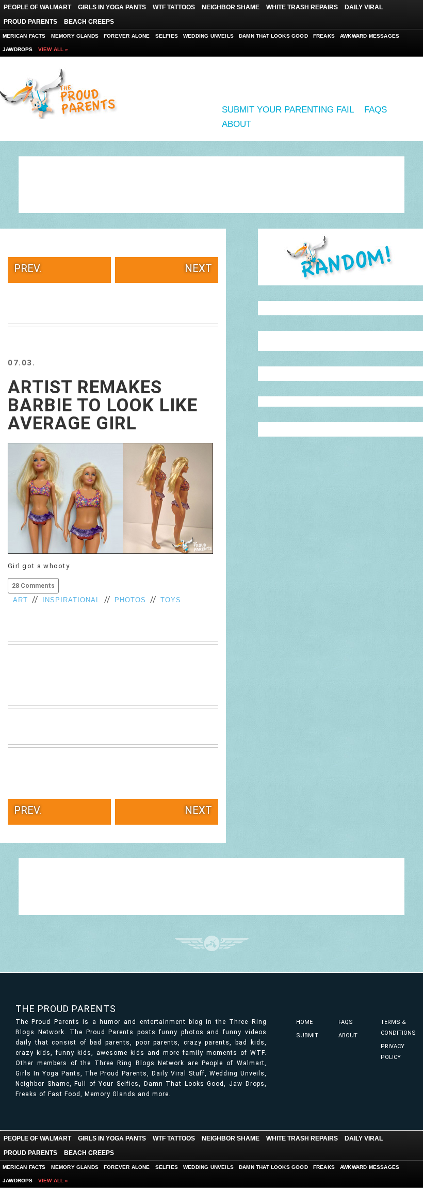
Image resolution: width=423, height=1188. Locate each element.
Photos (130, 600)
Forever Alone (127, 36)
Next (198, 268)
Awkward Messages (369, 36)
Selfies (166, 36)
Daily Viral (364, 7)
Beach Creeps (89, 21)
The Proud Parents (65, 1008)
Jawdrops (18, 49)
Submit (307, 1035)
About (236, 124)
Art (20, 600)
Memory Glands (75, 36)
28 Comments (33, 585)
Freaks (324, 36)
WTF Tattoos (174, 7)
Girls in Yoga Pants (112, 7)
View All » (53, 49)
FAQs (375, 110)
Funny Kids (62, 93)
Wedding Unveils (208, 36)
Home (304, 1022)
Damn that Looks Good (273, 36)
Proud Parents (30, 21)
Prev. (27, 268)
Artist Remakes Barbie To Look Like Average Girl (103, 405)
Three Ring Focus (212, 943)
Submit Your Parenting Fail (288, 110)
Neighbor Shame (230, 7)
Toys (170, 600)
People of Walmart (37, 7)
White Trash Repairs (302, 7)
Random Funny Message (340, 257)
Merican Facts (24, 36)
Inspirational (71, 600)
